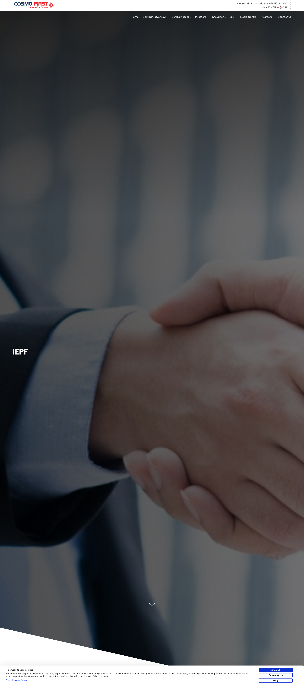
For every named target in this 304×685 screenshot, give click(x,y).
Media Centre (248, 17)
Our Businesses (181, 17)
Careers (267, 17)
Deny (275, 680)
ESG (232, 17)
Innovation (218, 17)
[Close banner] (300, 669)
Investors (201, 17)
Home (135, 17)
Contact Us (284, 17)
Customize (274, 675)
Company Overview (154, 17)
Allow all (275, 670)
